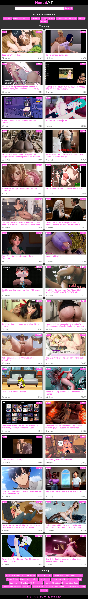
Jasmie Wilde (75, 579)
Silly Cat (44, 590)
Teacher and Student (12, 587)
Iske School (45, 579)
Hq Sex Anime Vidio (29, 579)
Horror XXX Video (52, 583)
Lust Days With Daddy (75, 587)
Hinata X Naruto (45, 575)
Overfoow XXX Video (19, 583)
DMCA (43, 597)
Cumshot (7, 18)
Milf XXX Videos (29, 575)
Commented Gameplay (67, 18)
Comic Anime (12, 579)
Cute (44, 18)
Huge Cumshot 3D (21, 18)
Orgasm (51, 18)
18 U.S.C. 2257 (54, 597)
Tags (36, 597)
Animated (35, 18)
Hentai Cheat (76, 575)
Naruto (82, 18)
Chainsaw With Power (54, 587)
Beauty (44, 21)
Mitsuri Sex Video (61, 575)
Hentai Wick (38, 587)
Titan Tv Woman (13, 575)
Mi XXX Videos (36, 583)
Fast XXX (26, 587)
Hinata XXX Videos (60, 579)
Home (30, 597)
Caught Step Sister (70, 583)
